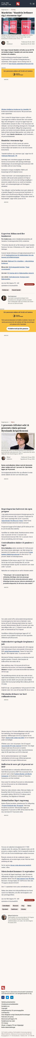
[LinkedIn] (11, 997)
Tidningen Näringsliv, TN (9, 156)
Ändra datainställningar (8, 1027)
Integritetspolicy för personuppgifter (12, 1010)
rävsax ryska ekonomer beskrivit (20, 865)
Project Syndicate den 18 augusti (12, 805)
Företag (13, 9)
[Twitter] (7, 997)
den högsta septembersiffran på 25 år (21, 64)
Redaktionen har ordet (8, 1021)
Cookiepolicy (5, 1012)
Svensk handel (16, 290)
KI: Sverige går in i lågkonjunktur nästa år (21, 273)
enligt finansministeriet (12, 651)
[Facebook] (2, 997)
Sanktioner (14, 909)
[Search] (31, 4)
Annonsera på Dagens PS (9, 1019)
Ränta (29, 905)
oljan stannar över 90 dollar (25, 878)
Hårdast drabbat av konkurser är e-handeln (15, 109)
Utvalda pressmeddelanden (9, 1004)
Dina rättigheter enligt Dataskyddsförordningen (15, 1015)
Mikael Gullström (13, 915)
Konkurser (5, 290)
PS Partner (4, 1023)
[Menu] (33, 4)
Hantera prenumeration (8, 1002)
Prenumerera (29, 284)
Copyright (4, 1008)
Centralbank (6, 905)
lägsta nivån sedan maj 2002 (15, 738)
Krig (23, 905)
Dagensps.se (4, 9)
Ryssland (5, 909)
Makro (13, 422)
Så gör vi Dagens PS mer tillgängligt (12, 1025)
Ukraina (23, 909)
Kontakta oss (5, 1006)
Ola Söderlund (12, 296)
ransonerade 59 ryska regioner (11, 746)
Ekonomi (15, 905)
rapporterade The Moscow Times (12, 521)
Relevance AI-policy (7, 1017)
